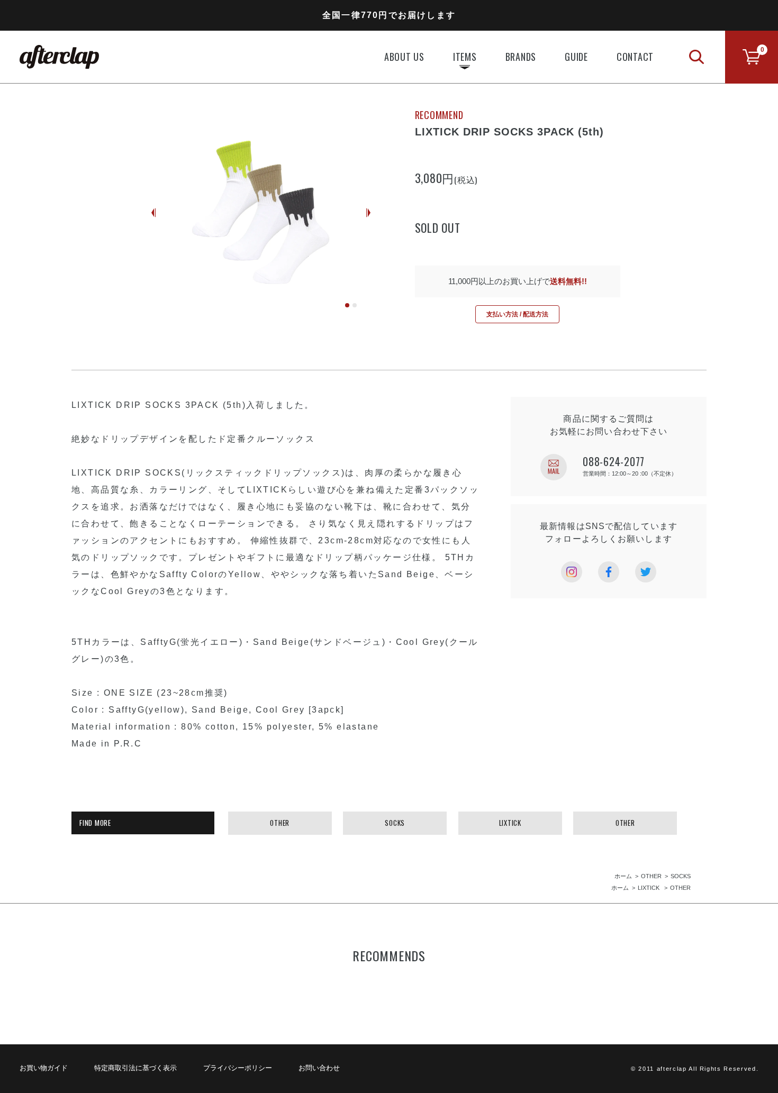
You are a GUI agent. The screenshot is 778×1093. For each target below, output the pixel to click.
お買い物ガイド (44, 1068)
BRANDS (521, 56)
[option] (261, 212)
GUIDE (576, 56)
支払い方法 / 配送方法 (517, 314)
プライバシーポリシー (237, 1068)
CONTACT (635, 56)
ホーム (623, 876)
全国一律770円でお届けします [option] (389, 15)
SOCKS (395, 822)
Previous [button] (153, 213)
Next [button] (368, 213)
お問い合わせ (319, 1068)
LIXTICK (510, 822)
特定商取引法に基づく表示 (135, 1068)
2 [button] (354, 305)
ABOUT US (404, 56)
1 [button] (347, 305)
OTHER (280, 822)
